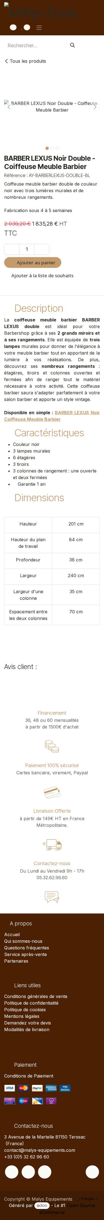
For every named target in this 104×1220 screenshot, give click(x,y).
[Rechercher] (72, 45)
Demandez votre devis (27, 1023)
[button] (9, 106)
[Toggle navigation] (39, 27)
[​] (11, 1172)
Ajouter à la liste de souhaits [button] (41, 275)
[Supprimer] (11, 249)
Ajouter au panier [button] (35, 262)
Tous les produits (28, 61)
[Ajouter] (41, 249)
